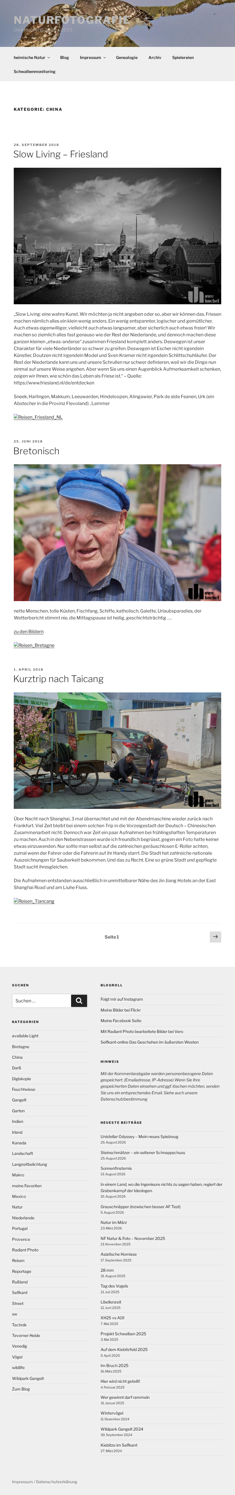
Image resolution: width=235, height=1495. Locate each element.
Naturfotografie (72, 20)
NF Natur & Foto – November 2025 (133, 1238)
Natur (17, 1206)
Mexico (19, 1196)
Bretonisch (36, 451)
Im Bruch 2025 (114, 1365)
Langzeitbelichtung (29, 1164)
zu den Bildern (29, 631)
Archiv (154, 57)
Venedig (19, 1346)
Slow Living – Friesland (60, 154)
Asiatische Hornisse (119, 1254)
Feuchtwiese (23, 1089)
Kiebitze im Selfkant (119, 1445)
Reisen (18, 1260)
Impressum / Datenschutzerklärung (44, 1481)
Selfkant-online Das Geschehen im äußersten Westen (150, 1042)
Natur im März (114, 1222)
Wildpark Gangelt (28, 1378)
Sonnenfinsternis (116, 1168)
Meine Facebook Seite (121, 1020)
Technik (19, 1324)
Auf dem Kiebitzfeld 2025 (124, 1349)
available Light (25, 1035)
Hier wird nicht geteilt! (120, 1381)
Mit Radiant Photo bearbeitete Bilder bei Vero (142, 1031)
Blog (64, 57)
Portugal (20, 1228)
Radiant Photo (25, 1249)
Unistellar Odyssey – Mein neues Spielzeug (139, 1136)
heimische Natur (29, 57)
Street (17, 1303)
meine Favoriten (27, 1185)
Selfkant (20, 1292)
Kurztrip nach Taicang (58, 678)
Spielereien (183, 57)
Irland (17, 1132)
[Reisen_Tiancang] (34, 901)
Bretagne (20, 1046)
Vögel (17, 1356)
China (17, 1057)
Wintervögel (112, 1413)
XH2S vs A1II (112, 1317)
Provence (21, 1239)
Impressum (90, 57)
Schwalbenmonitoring (35, 71)
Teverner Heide (26, 1335)
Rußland (20, 1281)
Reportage (21, 1271)
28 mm (107, 1270)
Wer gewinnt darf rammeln (125, 1397)
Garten (18, 1110)
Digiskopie (21, 1078)
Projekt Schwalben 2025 (123, 1333)
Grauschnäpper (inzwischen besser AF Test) (141, 1206)
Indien (17, 1121)
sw (14, 1314)
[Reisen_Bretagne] (34, 645)
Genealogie (127, 57)
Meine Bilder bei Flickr (121, 1010)
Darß (16, 1067)
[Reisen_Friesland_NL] (38, 417)
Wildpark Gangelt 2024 (122, 1429)
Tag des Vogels (114, 1285)
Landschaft (22, 1153)
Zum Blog (21, 1389)
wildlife (18, 1367)
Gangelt (19, 1099)
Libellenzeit (111, 1302)
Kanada (19, 1142)
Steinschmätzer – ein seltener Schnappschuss (143, 1152)
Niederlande (23, 1217)
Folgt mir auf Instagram (122, 999)
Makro (18, 1174)
